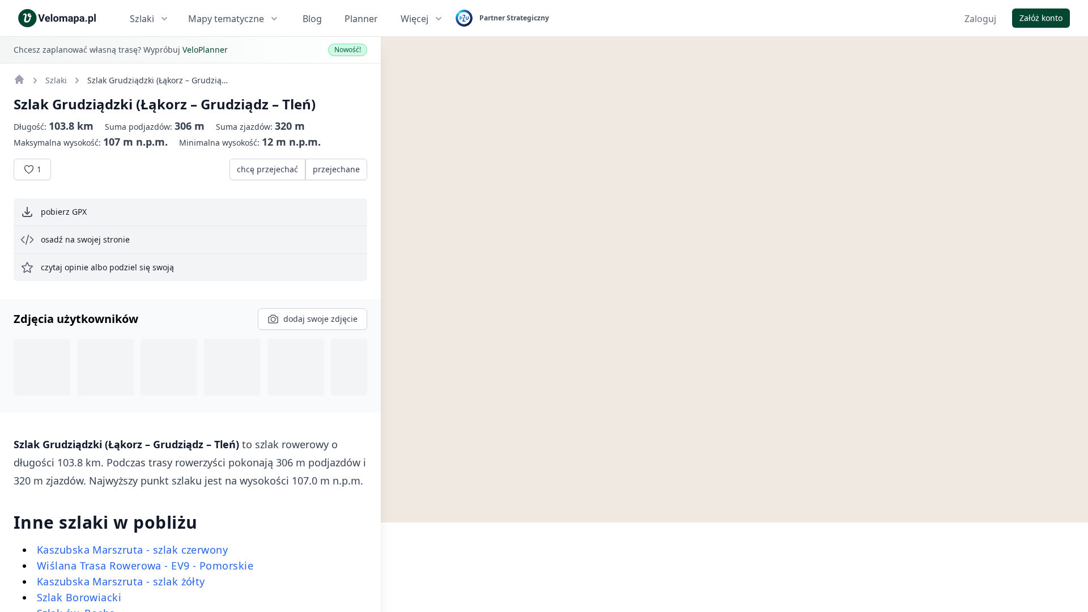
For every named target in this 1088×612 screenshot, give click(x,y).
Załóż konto (1040, 17)
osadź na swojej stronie (85, 239)
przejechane (336, 169)
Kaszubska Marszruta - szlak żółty (121, 581)
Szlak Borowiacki (79, 597)
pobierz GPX (64, 211)
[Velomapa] (19, 79)
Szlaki (142, 18)
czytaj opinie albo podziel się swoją (107, 267)
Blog (312, 18)
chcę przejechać (267, 169)
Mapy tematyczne (226, 18)
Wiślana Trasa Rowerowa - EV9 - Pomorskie (145, 565)
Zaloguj (980, 18)
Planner (361, 18)
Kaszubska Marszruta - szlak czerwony (132, 549)
